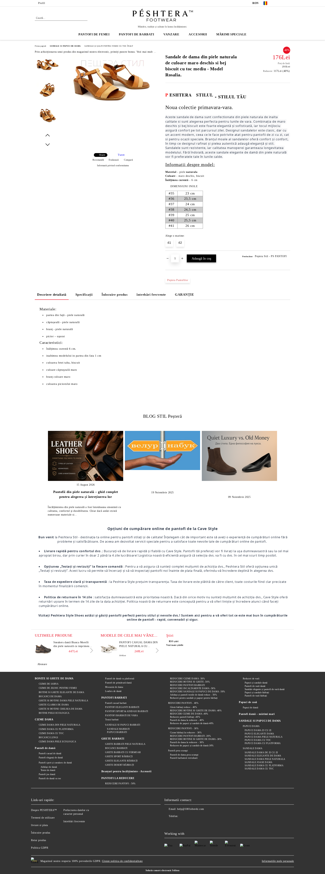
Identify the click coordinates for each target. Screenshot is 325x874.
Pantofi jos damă (47, 774)
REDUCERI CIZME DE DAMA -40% (189, 713)
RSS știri (173, 641)
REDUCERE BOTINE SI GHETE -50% (190, 681)
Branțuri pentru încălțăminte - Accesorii (126, 771)
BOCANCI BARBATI (116, 748)
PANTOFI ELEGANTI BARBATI (122, 707)
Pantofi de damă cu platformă (119, 678)
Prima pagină (40, 46)
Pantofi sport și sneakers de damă (55, 762)
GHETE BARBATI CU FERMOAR (123, 752)
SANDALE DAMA (252, 748)
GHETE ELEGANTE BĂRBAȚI (121, 760)
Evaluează (113, 160)
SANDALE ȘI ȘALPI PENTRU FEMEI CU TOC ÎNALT (108, 46)
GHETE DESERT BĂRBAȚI (119, 765)
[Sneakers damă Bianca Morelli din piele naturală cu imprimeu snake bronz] (43, 649)
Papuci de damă (250, 707)
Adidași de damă (49, 767)
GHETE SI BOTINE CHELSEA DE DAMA (61, 709)
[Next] (90, 650)
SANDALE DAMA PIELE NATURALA (265, 759)
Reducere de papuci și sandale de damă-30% (192, 745)
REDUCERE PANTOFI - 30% (183, 728)
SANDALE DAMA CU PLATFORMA (264, 765)
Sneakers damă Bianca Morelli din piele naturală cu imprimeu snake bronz (71, 644)
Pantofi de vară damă (255, 686)
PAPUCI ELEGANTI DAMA (259, 733)
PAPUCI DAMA (251, 726)
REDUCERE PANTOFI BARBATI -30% (190, 736)
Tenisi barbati (111, 719)
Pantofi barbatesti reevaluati (183, 758)
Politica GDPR (39, 847)
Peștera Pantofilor (177, 280)
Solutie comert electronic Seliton (162, 870)
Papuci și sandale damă (256, 682)
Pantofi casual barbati (115, 703)
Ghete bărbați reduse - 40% (183, 707)
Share (102, 155)
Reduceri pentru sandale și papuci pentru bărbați (193, 698)
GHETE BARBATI (112, 738)
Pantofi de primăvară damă (118, 682)
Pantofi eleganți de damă (51, 757)
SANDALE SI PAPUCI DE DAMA (65, 46)
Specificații (84, 294)
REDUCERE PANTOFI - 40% (183, 703)
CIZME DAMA (44, 719)
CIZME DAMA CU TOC (51, 733)
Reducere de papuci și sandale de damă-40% (192, 723)
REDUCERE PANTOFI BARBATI (187, 685)
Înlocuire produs (115, 294)
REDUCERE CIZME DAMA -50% (187, 678)
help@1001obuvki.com (190, 809)
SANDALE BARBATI (118, 729)
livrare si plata (39, 825)
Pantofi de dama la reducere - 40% (187, 720)
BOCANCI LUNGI (48, 737)
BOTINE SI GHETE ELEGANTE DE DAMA (61, 692)
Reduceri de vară (251, 678)
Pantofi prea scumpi (178, 750)
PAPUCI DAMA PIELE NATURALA (263, 737)
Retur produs (38, 840)
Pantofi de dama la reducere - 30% (187, 742)
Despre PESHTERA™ (44, 810)
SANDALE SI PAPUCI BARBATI (122, 725)
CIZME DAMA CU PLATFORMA (56, 729)
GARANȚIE (184, 294)
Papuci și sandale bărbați (257, 692)
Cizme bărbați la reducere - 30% (186, 732)
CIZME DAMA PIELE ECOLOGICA (57, 741)
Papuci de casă (248, 702)
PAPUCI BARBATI (117, 732)
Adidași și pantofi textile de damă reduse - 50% (193, 694)
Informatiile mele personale (278, 861)
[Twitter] (282, 3)
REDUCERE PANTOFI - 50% (120, 783)
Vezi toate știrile (174, 645)
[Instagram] (288, 3)
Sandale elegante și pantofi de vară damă (265, 689)
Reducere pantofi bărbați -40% (185, 717)
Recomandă (98, 160)
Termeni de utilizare (43, 817)
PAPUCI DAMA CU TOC (258, 740)
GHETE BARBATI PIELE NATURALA (125, 744)
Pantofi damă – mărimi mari (257, 714)
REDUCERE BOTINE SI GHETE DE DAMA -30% (196, 739)
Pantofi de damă (45, 748)
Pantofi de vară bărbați (256, 695)
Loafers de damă (113, 691)
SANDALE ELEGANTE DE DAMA (263, 755)
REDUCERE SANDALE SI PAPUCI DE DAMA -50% (197, 691)
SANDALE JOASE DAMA (259, 762)
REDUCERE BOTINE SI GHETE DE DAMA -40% (196, 710)
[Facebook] (277, 3)
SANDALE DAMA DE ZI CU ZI (261, 752)
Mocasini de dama (114, 687)
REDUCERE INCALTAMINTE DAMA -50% (192, 688)
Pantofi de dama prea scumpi (184, 754)
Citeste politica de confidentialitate (122, 861)
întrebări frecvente (151, 294)
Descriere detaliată (51, 294)
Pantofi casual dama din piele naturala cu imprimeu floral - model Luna (138, 644)
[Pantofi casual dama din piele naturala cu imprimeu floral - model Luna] (109, 649)
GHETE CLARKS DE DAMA (54, 704)
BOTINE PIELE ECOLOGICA (54, 713)
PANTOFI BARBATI (114, 697)
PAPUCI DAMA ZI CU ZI (258, 730)
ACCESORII (198, 34)
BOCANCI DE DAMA (50, 696)
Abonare (42, 664)
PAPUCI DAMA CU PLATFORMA (263, 743)
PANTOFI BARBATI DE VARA (121, 715)
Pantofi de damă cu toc (50, 778)
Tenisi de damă (48, 770)
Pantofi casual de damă (50, 753)
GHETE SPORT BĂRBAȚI (119, 756)
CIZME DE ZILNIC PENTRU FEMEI (58, 688)
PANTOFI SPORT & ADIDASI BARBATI (126, 711)
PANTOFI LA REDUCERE (117, 778)
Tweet (121, 154)
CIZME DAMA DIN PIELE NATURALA (59, 725)
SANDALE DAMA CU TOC (259, 768)
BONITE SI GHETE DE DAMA (54, 678)
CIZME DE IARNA (48, 684)
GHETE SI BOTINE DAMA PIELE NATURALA (63, 700)
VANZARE (171, 34)
